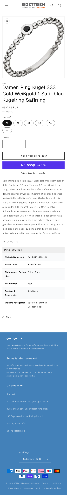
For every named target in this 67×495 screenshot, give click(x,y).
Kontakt (11, 394)
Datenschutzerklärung (51, 483)
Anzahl (5, 137)
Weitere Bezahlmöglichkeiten (33, 173)
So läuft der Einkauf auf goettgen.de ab (27, 401)
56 (39, 123)
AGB (38, 488)
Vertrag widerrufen (16, 423)
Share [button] (9, 317)
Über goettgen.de (16, 430)
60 (7, 130)
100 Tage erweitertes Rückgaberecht (25, 416)
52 (18, 123)
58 (50, 123)
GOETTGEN (17, 483)
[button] (6, 5)
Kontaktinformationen (52, 488)
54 (28, 123)
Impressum (28, 488)
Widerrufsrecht (14, 488)
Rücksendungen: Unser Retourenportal (27, 408)
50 (7, 123)
